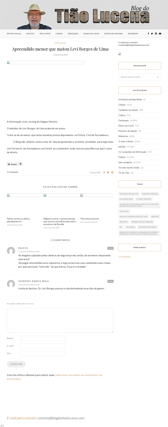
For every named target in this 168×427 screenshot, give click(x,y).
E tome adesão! (143, 199)
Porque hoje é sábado (142, 222)
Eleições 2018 (126, 199)
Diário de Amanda (113, 34)
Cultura (122, 115)
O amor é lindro (126, 141)
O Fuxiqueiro (124, 256)
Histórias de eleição (127, 131)
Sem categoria (125, 162)
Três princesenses (89, 218)
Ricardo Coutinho (147, 227)
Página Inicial (14, 34)
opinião (122, 146)
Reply (110, 248)
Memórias (133, 34)
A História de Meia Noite (130, 99)
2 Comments (12, 172)
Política (30, 34)
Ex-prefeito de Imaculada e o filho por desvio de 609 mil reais (139, 205)
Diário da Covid (91, 34)
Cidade (59, 34)
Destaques (73, 34)
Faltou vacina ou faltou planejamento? (18, 220)
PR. (121, 227)
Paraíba (155, 217)
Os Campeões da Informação (132, 152)
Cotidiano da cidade (128, 110)
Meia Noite (45, 34)
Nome (10, 338)
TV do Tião (123, 173)
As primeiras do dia (129, 194)
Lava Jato (124, 211)
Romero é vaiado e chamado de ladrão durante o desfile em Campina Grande (139, 233)
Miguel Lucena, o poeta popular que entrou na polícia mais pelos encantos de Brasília (59, 221)
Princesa (130, 227)
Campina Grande (150, 194)
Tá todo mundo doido (128, 167)
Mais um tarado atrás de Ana (133, 217)
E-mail (10, 346)
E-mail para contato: (22, 418)
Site (8, 353)
